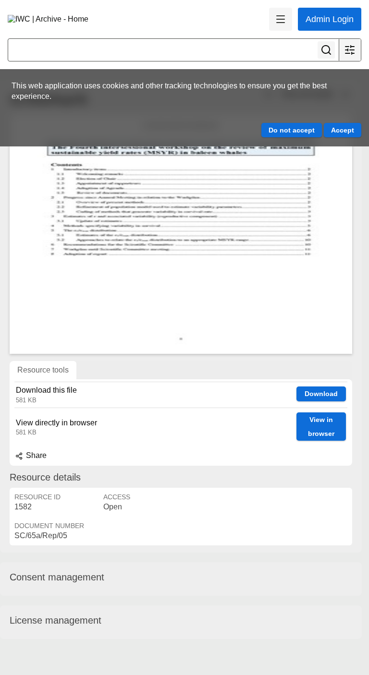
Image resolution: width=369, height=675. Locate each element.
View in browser (321, 426)
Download (321, 394)
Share (35, 455)
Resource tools (43, 370)
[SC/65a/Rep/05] (181, 234)
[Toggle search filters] (350, 50)
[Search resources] (326, 50)
